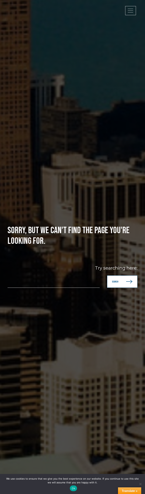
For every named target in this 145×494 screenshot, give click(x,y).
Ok (73, 488)
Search (115, 281)
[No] (140, 484)
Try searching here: (116, 268)
